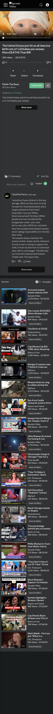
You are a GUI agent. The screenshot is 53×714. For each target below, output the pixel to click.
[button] (47, 5)
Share (13, 75)
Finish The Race (10, 84)
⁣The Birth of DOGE (37, 328)
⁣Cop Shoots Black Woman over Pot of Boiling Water (38, 618)
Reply (28, 261)
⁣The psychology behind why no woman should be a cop (39, 529)
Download (38, 75)
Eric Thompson (35, 478)
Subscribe (36, 85)
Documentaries (35, 646)
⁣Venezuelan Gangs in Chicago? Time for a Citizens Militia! (38, 457)
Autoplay (46, 282)
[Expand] (5, 5)
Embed (24, 75)
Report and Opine (36, 406)
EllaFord (31, 370)
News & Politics (14, 93)
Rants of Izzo (34, 352)
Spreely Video (34, 296)
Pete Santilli (33, 460)
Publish (39, 183)
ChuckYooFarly (19, 194)
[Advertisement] (26, 139)
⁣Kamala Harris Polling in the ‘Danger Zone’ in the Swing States (40, 421)
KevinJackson (34, 332)
